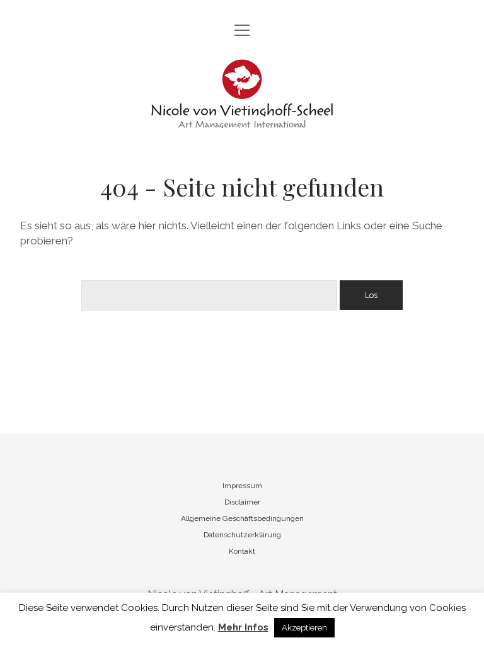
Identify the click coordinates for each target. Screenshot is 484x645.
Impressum (242, 485)
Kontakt (242, 551)
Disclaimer (242, 502)
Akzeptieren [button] (304, 627)
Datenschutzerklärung (242, 534)
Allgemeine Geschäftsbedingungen (242, 518)
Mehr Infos (243, 627)
